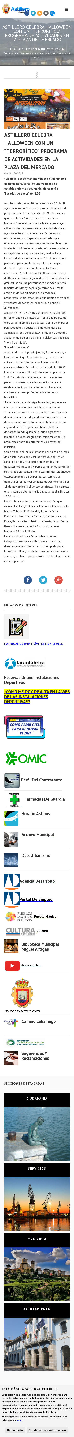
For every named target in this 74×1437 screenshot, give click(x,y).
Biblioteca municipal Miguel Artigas (40, 946)
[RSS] (39, 13)
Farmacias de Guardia (45, 799)
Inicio (13, 49)
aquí (19, 1419)
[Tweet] (33, 13)
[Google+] (61, 581)
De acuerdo (15, 1430)
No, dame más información (47, 1430)
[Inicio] (15, 8)
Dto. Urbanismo (36, 855)
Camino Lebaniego (39, 1021)
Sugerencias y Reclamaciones (35, 1055)
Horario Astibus (36, 813)
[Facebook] (27, 13)
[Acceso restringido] (46, 13)
